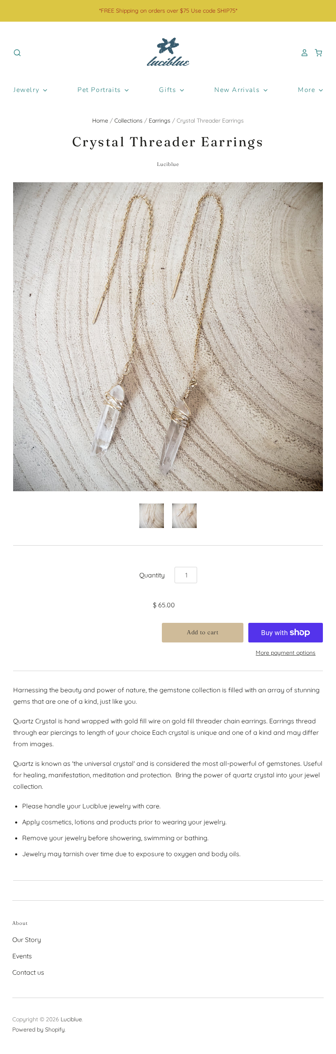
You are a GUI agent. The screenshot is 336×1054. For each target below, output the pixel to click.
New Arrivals (238, 89)
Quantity (152, 575)
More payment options (286, 652)
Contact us (28, 972)
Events (22, 956)
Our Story (26, 939)
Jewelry (28, 89)
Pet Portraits (100, 89)
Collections (128, 120)
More (308, 89)
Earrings (159, 120)
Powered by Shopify (38, 1029)
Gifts (169, 89)
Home (100, 120)
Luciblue (168, 164)
